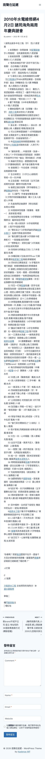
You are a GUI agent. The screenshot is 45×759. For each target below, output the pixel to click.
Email (8, 707)
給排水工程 (14, 511)
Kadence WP (24, 751)
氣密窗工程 (18, 259)
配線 (23, 285)
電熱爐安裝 (23, 279)
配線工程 (24, 331)
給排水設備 (9, 341)
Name (8, 695)
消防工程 (13, 112)
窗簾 (12, 361)
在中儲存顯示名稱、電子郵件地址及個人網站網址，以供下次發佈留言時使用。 (23, 726)
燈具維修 (17, 141)
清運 (36, 558)
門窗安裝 (10, 602)
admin (8, 37)
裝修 (17, 459)
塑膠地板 (27, 478)
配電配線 (35, 50)
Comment (10, 660)
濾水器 (11, 122)
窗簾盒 (9, 190)
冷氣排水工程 (10, 586)
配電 (11, 370)
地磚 (27, 462)
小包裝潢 (14, 145)
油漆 (36, 361)
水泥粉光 (23, 459)
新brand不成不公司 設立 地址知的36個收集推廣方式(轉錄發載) (11, 624)
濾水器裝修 (9, 589)
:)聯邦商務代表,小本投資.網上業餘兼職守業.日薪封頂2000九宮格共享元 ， (33, 626)
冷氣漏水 (12, 79)
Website (9, 718)
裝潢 (19, 554)
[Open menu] (40, 5)
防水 (38, 95)
